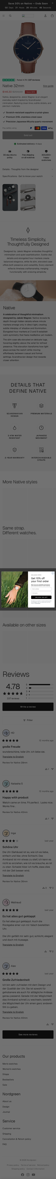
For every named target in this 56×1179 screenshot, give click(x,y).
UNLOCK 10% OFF (41, 597)
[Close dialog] (53, 573)
